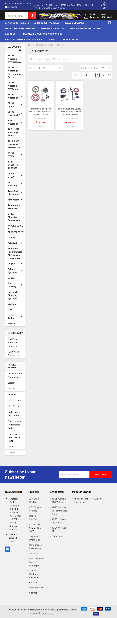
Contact (53, 39)
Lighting (12, 304)
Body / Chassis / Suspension (14, 216)
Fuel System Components (14, 353)
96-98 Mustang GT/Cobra (13, 85)
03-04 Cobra (11, 105)
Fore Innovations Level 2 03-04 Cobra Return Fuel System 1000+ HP (69, 111)
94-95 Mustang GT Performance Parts (15, 72)
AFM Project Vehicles (46, 23)
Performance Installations (85, 28)
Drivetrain (13, 243)
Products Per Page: (90, 68)
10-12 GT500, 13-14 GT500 (13, 164)
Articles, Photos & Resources (22, 39)
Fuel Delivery (12, 285)
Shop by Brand (71, 39)
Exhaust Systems (12, 271)
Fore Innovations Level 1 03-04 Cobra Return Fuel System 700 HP (41, 111)
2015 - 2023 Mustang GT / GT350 (14, 132)
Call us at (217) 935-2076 (13, 538)
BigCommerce (61, 609)
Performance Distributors (14, 414)
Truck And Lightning (13, 193)
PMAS (10, 446)
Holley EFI (12, 388)
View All (11, 452)
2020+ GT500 (11, 175)
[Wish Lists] (78, 16)
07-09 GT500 (11, 154)
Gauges (12, 278)
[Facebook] (109, 22)
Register (94, 17)
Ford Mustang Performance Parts (14, 424)
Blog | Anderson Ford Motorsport (42, 33)
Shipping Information (52, 28)
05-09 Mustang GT (14, 113)
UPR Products (14, 400)
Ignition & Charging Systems (13, 295)
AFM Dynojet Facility (17, 23)
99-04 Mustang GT (14, 96)
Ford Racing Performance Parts (14, 437)
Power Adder (11, 316)
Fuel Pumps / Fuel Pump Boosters (14, 342)
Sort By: (33, 68)
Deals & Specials (74, 23)
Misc (10, 309)
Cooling (12, 237)
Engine (11, 263)
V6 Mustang (12, 184)
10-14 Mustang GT (14, 122)
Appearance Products (14, 207)
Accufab (12, 394)
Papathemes (48, 613)
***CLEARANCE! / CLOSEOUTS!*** (16, 228)
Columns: (78, 75)
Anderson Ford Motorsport (15, 375)
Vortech (11, 382)
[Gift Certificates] (70, 16)
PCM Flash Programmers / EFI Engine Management (15, 253)
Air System (13, 199)
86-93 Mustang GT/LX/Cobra (14, 58)
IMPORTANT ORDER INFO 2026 (20, 28)
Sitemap (33, 592)
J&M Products (14, 406)
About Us (10, 33)
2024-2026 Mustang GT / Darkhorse (14, 144)
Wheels (11, 323)
